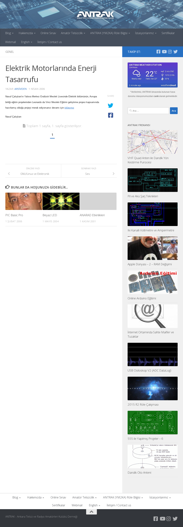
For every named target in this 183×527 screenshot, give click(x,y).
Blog (8, 33)
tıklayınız (69, 107)
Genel (9, 52)
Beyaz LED (50, 215)
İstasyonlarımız (144, 33)
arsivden (20, 89)
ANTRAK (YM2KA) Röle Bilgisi (108, 33)
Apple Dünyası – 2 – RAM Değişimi (150, 264)
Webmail (10, 42)
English (25, 42)
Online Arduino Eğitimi (142, 298)
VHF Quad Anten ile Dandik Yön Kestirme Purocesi (148, 160)
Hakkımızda (26, 33)
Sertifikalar (168, 33)
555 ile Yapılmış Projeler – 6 (145, 438)
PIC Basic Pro (14, 215)
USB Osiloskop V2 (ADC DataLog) (149, 370)
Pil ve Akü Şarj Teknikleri (143, 196)
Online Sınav (48, 33)
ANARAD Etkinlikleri (92, 215)
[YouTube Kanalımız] (164, 51)
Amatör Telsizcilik (72, 33)
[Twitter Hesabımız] (175, 51)
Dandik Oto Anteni (139, 472)
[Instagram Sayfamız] (170, 51)
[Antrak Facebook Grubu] (158, 51)
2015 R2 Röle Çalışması (143, 404)
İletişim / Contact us (49, 42)
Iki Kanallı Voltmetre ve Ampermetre (151, 230)
